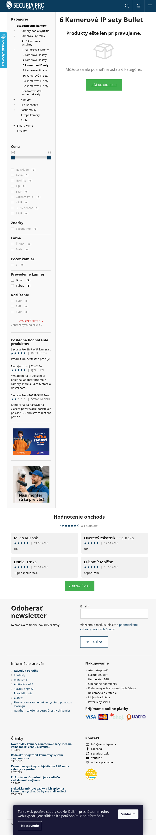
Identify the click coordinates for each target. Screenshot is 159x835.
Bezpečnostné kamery (32, 25)
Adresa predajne (102, 762)
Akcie (24, 120)
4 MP (21, 202)
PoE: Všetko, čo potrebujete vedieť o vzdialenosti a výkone (35, 779)
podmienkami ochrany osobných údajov (109, 627)
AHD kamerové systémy (31, 42)
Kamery (26, 99)
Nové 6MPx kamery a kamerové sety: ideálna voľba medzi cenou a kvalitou (41, 746)
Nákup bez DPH (98, 675)
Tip (20, 186)
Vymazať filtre (29, 321)
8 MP (21, 191)
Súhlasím (128, 814)
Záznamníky (28, 110)
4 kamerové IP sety (35, 60)
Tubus (22, 285)
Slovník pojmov (23, 689)
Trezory (22, 131)
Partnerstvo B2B (98, 679)
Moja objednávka (99, 697)
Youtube (96, 758)
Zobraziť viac (79, 586)
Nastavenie (30, 826)
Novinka (23, 180)
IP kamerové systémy (35, 49)
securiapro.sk (100, 753)
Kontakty (19, 675)
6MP (21, 312)
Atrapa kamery (30, 115)
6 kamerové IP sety (35, 65)
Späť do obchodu (104, 85)
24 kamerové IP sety (35, 81)
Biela (22, 249)
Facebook (97, 749)
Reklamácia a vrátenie (102, 693)
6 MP (21, 213)
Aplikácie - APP (23, 684)
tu (103, 816)
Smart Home (25, 125)
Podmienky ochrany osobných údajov (112, 688)
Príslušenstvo (29, 105)
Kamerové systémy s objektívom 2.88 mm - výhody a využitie (40, 768)
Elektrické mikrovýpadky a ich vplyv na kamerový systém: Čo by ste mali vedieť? (38, 790)
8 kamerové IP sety (35, 70)
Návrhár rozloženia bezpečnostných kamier (42, 710)
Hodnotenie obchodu (80, 516)
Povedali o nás (23, 693)
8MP (21, 306)
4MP (21, 301)
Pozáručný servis (99, 702)
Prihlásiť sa (94, 642)
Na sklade (25, 169)
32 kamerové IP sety (35, 86)
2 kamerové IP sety (35, 55)
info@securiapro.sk (103, 744)
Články (18, 698)
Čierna (23, 244)
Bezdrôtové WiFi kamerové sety (32, 92)
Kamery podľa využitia (35, 31)
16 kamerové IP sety (35, 75)
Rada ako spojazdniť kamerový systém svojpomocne (37, 757)
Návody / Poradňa (26, 670)
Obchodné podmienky (102, 684)
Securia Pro (26, 228)
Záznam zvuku (27, 197)
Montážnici (21, 680)
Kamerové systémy (33, 36)
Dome (22, 280)
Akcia (21, 175)
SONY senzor (26, 208)
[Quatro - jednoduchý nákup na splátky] (31, 441)
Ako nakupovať (97, 670)
